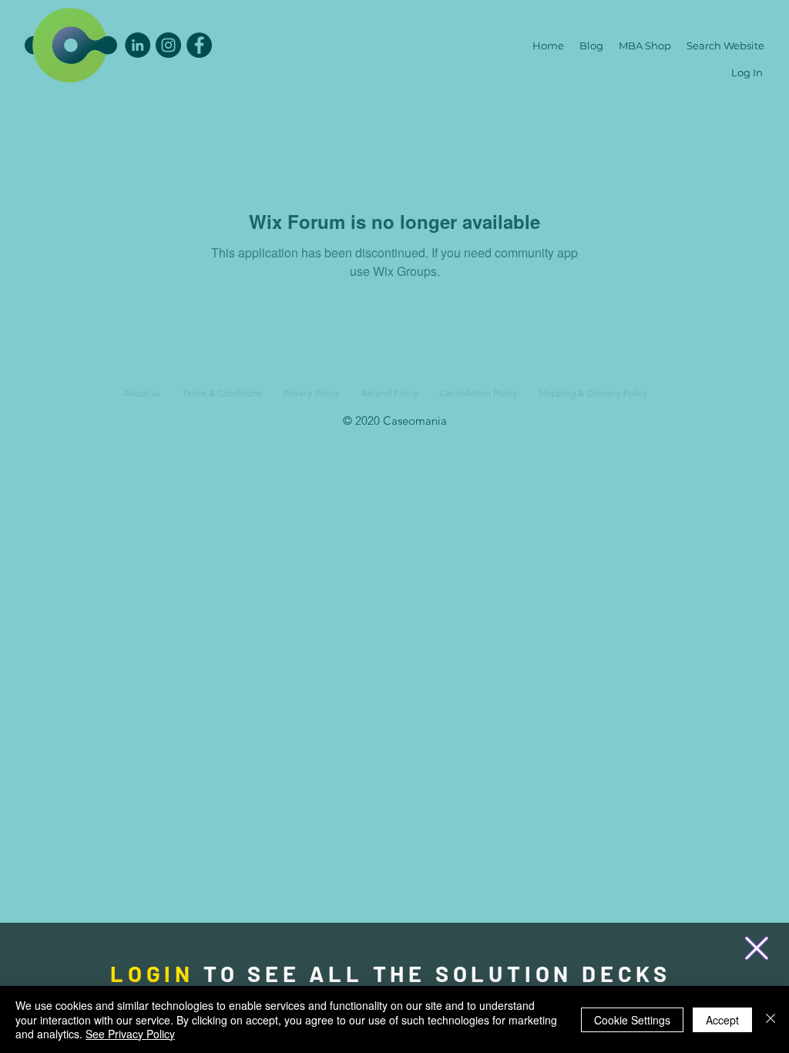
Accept (722, 1020)
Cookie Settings (632, 1020)
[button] (756, 948)
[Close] (770, 1019)
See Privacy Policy (130, 1033)
